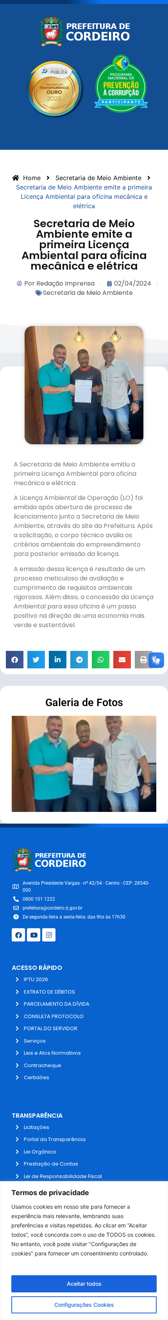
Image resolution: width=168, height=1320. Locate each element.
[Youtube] (33, 934)
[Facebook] (18, 934)
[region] (84, 1250)
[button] (14, 659)
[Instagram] (48, 934)
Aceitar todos (84, 1283)
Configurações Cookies (84, 1304)
